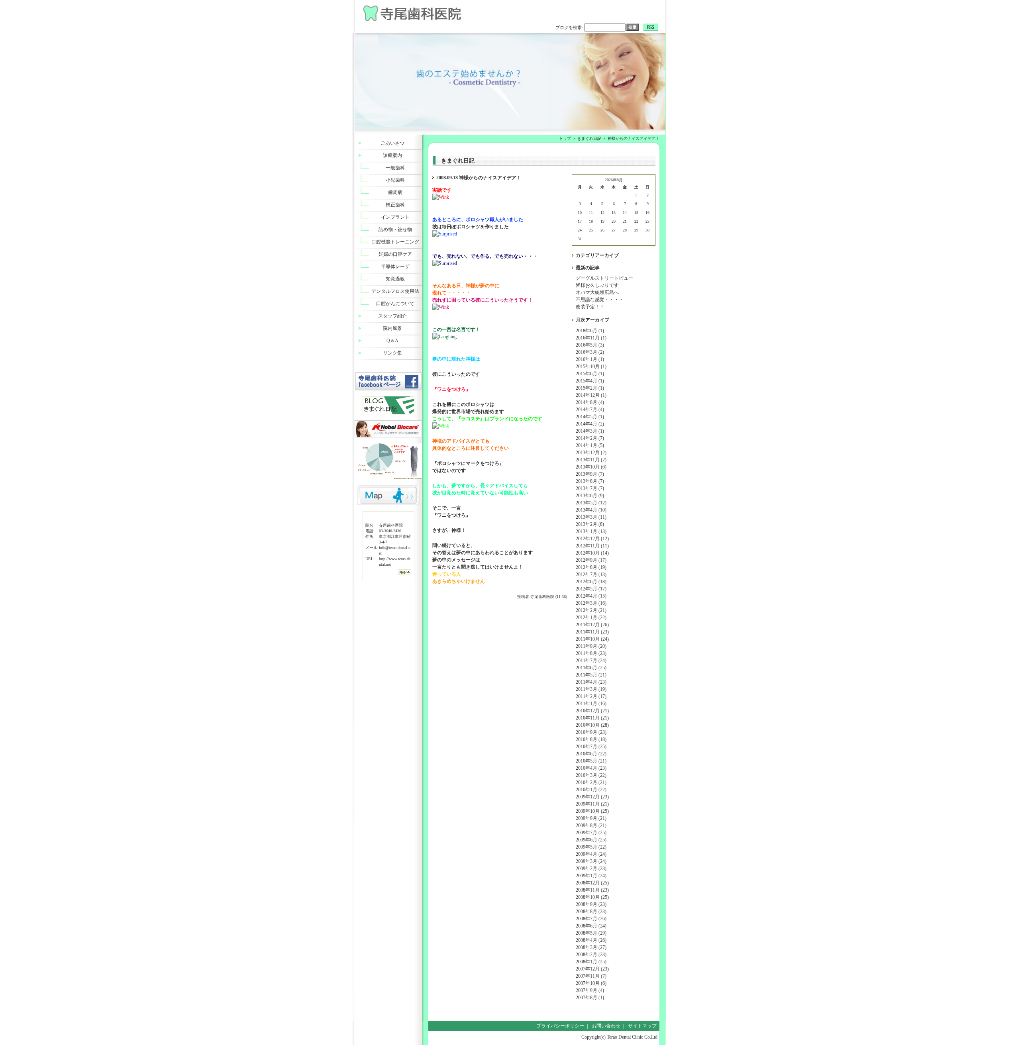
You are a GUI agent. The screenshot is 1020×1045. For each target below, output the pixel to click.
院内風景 (392, 328)
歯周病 (395, 192)
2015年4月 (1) (590, 381)
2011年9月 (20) (591, 646)
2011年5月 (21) (591, 675)
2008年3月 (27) (591, 947)
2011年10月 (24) (592, 639)
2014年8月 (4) (590, 402)
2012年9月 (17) (591, 560)
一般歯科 (395, 168)
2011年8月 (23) (591, 653)
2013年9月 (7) (590, 474)
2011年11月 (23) (592, 632)
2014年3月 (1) (590, 431)
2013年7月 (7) (590, 488)
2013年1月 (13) (591, 531)
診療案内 (392, 155)
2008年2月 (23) (591, 954)
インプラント (395, 217)
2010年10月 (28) (592, 725)
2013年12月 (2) (591, 452)
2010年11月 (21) (592, 718)
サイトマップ (642, 1026)
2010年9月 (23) (591, 732)
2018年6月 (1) (590, 330)
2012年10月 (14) (592, 553)
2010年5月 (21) (591, 761)
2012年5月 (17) (591, 589)
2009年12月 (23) (592, 797)
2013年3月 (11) (591, 517)
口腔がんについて (395, 303)
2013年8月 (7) (590, 481)
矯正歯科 (395, 205)
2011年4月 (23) (591, 682)
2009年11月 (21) (592, 804)
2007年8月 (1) (590, 997)
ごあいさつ (392, 143)
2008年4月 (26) (591, 940)
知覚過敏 (395, 279)
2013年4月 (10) (591, 510)
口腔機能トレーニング (395, 242)
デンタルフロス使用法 (395, 291)
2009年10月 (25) (592, 811)
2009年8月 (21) (591, 825)
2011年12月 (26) (592, 624)
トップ (565, 138)
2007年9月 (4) (590, 990)
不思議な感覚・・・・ (600, 299)
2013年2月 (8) (590, 524)
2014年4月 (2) (590, 424)
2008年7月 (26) (591, 918)
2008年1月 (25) (591, 962)
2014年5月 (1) (590, 417)
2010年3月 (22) (591, 775)
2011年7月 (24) (591, 660)
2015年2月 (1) (590, 388)
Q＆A (392, 340)
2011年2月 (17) (591, 696)
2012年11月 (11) (592, 546)
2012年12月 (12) (592, 538)
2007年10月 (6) (591, 983)
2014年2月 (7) (590, 438)
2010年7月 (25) (591, 746)
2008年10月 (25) (592, 897)
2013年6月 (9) (590, 495)
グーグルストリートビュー (604, 278)
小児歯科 (395, 180)
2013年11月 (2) (591, 460)
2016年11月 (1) (591, 338)
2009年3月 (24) (591, 861)
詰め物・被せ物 (395, 229)
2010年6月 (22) (591, 754)
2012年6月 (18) (591, 581)
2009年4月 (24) (591, 854)
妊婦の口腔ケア (395, 254)
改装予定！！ (590, 307)
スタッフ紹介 (392, 316)
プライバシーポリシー (560, 1026)
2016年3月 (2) (590, 352)
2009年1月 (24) (591, 875)
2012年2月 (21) (591, 610)
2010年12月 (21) (592, 711)
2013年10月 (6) (591, 467)
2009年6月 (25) (591, 840)
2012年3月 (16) (591, 603)
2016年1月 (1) (590, 359)
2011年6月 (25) (591, 668)
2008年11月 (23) (592, 890)
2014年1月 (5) (590, 445)
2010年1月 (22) (591, 789)
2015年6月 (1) (590, 373)
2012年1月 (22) (591, 617)
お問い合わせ (606, 1026)
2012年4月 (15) (591, 596)
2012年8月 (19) (591, 567)
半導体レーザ (395, 266)
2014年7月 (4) (590, 409)
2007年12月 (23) (592, 969)
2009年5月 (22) (591, 847)
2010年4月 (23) (591, 768)
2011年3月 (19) (591, 689)
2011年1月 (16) (591, 703)
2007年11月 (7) (591, 976)
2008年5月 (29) (591, 933)
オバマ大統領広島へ (597, 292)
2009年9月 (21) (591, 818)
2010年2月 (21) (591, 782)
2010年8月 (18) (591, 739)
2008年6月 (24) (591, 926)
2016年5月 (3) (590, 345)
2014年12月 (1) (591, 395)
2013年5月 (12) (591, 503)
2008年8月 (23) (591, 911)
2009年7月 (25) (591, 832)
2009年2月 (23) (591, 868)
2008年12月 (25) (592, 883)
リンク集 (392, 353)
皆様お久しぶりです (597, 285)
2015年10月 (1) (591, 366)
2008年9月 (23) (591, 904)
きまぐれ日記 (589, 138)
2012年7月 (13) (591, 574)
